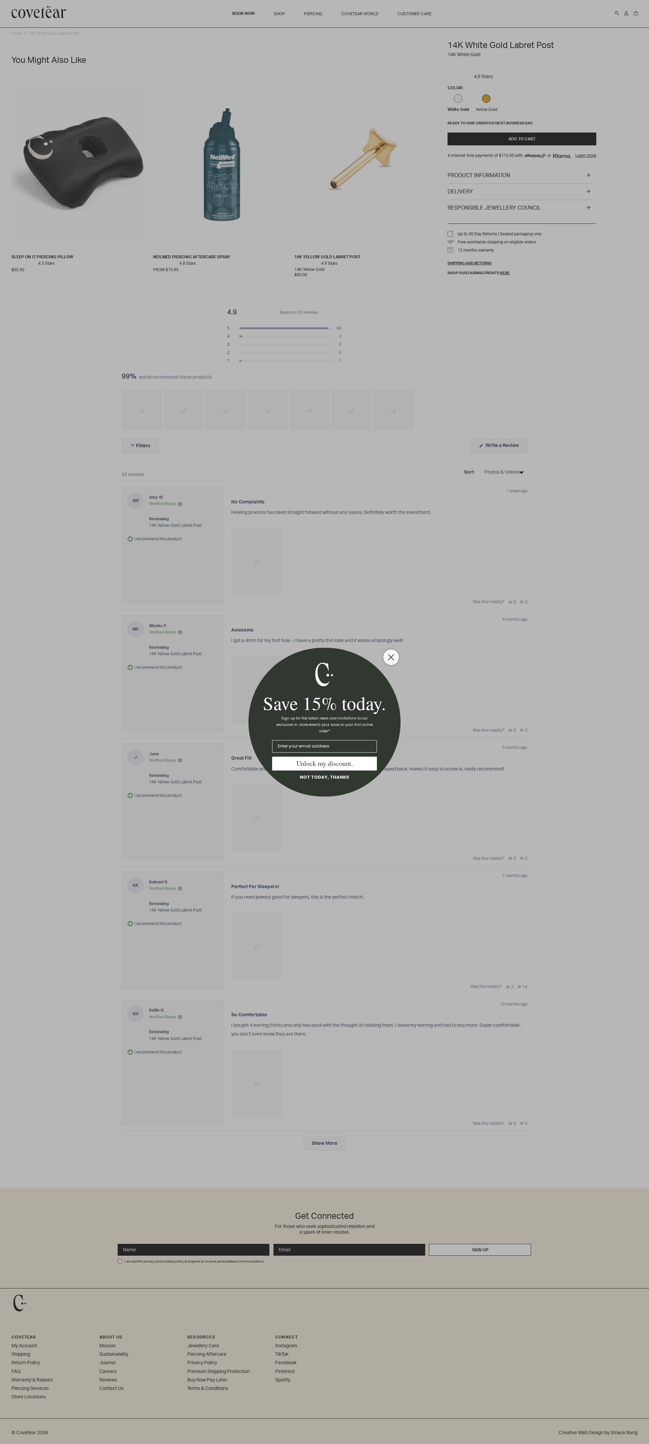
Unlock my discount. (324, 763)
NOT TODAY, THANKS (324, 777)
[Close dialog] (391, 657)
